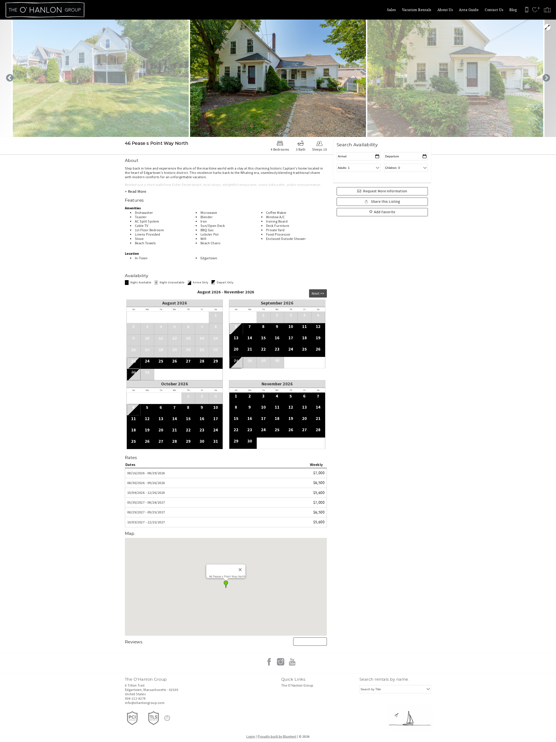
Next (546, 78)
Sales (391, 9)
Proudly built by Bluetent (277, 736)
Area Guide (469, 9)
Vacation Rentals (416, 9)
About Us (445, 9)
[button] (226, 584)
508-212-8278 (135, 698)
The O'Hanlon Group (297, 685)
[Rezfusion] (167, 718)
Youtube (292, 661)
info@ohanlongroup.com (144, 703)
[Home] (33, 10)
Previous (9, 78)
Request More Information (385, 191)
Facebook (269, 661)
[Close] (240, 569)
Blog (513, 9)
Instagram (280, 661)
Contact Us (494, 9)
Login (250, 736)
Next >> (318, 293)
